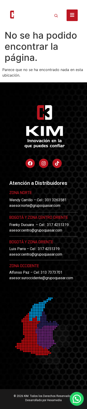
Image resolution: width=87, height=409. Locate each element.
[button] (77, 399)
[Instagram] (43, 163)
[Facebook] (30, 163)
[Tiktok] (57, 163)
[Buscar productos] (56, 15)
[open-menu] (72, 15)
